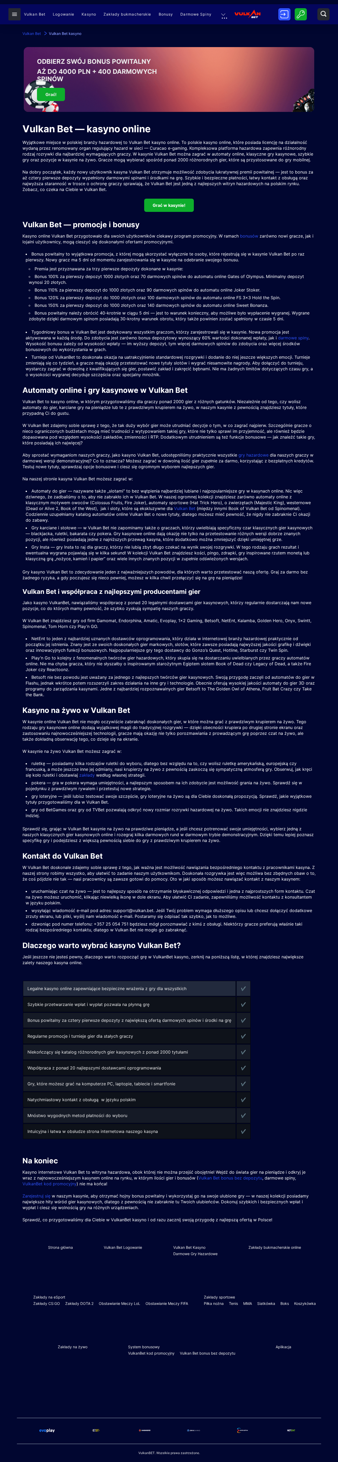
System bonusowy (144, 1347)
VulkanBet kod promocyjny (49, 1183)
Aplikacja (283, 1347)
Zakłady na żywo (72, 1347)
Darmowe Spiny (196, 14)
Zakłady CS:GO (46, 1303)
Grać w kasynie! (169, 205)
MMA (247, 1303)
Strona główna (60, 1247)
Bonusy (166, 14)
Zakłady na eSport (49, 1297)
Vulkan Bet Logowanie (123, 1247)
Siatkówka (266, 1303)
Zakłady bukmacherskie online (274, 1247)
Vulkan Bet (34, 14)
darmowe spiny (293, 337)
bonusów (249, 236)
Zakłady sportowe (219, 1297)
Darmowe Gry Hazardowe (195, 1253)
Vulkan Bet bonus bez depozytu (230, 1178)
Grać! (51, 94)
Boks (284, 1303)
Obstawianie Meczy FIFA (166, 1303)
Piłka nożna (214, 1303)
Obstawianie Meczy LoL (119, 1303)
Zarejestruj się (284, 14)
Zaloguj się (301, 14)
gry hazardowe (253, 455)
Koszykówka (305, 1303)
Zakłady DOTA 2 (79, 1303)
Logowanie (63, 14)
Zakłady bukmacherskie (127, 14)
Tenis (233, 1303)
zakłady (87, 775)
